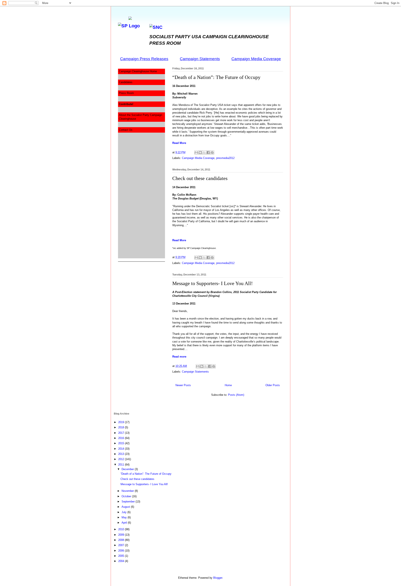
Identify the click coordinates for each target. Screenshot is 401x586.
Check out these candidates (199, 178)
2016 (121, 438)
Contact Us (125, 129)
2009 (121, 534)
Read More (179, 143)
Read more (179, 356)
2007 (121, 545)
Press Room (126, 93)
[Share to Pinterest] (212, 152)
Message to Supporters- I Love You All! (212, 283)
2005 (121, 555)
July (124, 512)
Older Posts (272, 385)
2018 (121, 427)
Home (228, 385)
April (125, 522)
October (127, 496)
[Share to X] (204, 152)
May (125, 517)
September (129, 501)
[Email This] (196, 152)
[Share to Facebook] (208, 152)
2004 (121, 561)
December (128, 469)
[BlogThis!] (200, 152)
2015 (121, 443)
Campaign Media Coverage (198, 158)
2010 (121, 529)
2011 (121, 464)
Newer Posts (183, 385)
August (126, 506)
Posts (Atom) (236, 394)
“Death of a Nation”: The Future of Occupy (216, 77)
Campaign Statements (195, 371)
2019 (121, 422)
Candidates (125, 82)
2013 (121, 453)
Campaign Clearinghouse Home (138, 71)
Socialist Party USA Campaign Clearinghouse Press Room (123, 19)
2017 (121, 432)
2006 (121, 550)
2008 (121, 540)
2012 (121, 459)
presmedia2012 (225, 158)
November (128, 490)
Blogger (217, 577)
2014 (121, 448)
